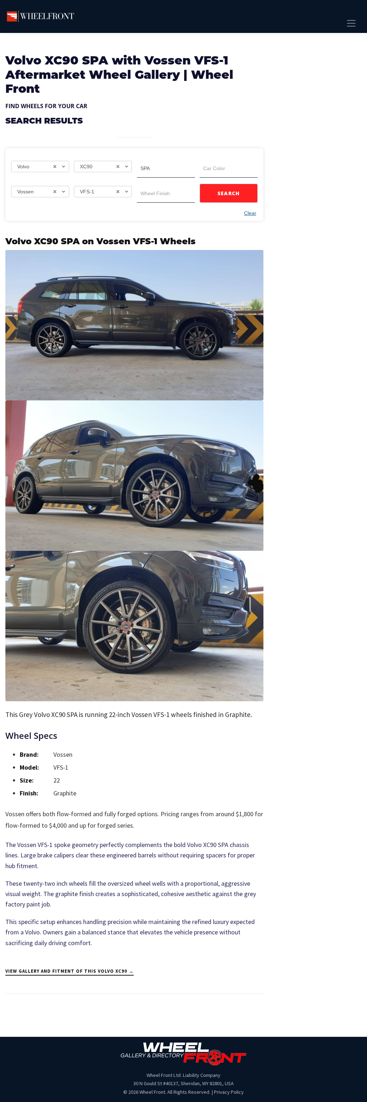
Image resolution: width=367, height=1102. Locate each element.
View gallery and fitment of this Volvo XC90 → (69, 971)
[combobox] (40, 166)
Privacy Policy (229, 1092)
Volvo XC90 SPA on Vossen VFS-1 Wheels (100, 242)
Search (229, 193)
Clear (250, 213)
